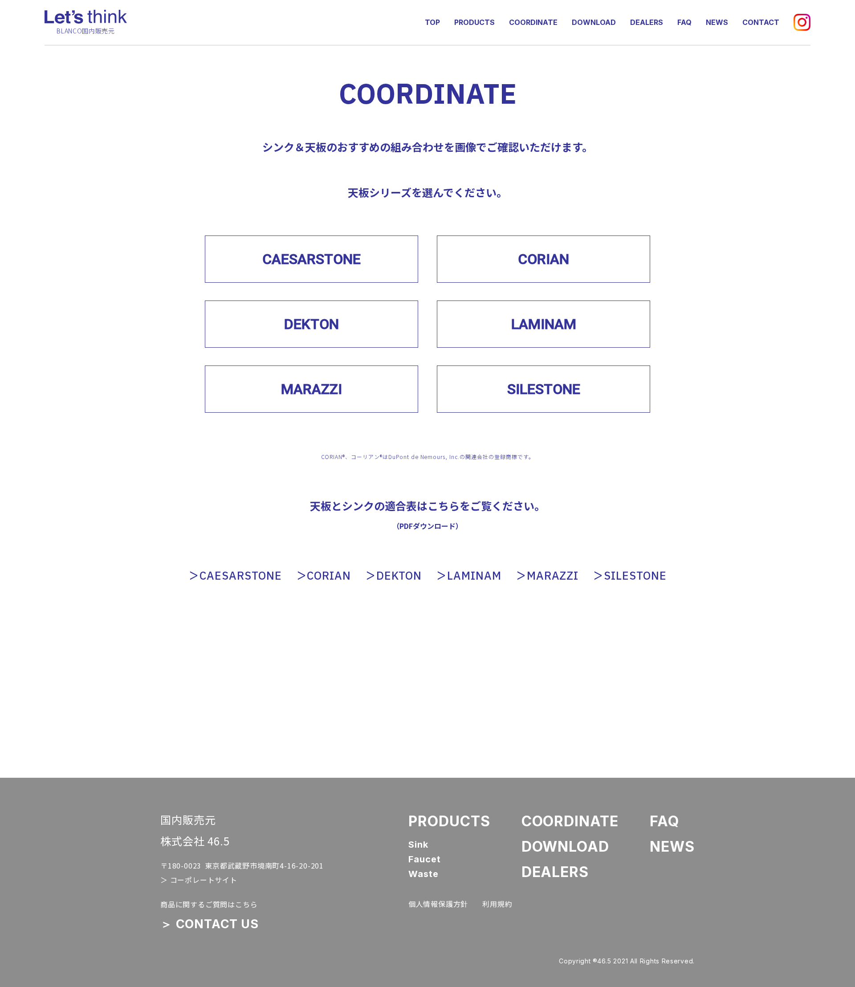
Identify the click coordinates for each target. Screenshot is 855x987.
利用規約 (497, 904)
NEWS (717, 22)
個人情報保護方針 (438, 904)
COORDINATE (533, 22)
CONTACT (760, 22)
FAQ (684, 22)
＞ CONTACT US (209, 924)
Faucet (424, 859)
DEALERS (646, 22)
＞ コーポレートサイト (198, 880)
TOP (432, 22)
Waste (423, 874)
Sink (418, 845)
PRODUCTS (474, 22)
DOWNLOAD (594, 22)
